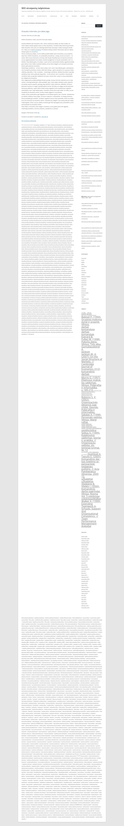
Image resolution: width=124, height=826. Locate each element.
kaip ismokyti (25, 703)
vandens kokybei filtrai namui (42, 628)
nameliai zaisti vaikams (92, 725)
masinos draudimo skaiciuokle (65, 261)
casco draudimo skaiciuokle (34, 167)
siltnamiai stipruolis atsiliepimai (76, 666)
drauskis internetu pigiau (28, 214)
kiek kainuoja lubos (78, 672)
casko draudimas (46, 167)
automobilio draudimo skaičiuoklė (39, 143)
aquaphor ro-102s (43, 642)
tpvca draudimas (64, 318)
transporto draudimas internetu (47, 322)
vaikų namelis (84, 717)
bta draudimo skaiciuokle (34, 159)
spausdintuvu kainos (97, 727)
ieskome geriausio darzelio (73, 670)
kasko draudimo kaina (33, 228)
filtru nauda (68, 707)
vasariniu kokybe (34, 743)
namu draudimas (67, 267)
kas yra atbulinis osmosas (71, 622)
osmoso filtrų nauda (95, 617)
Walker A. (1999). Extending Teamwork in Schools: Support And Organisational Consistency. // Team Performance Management (91, 512)
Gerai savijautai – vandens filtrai (89, 71)
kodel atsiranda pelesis (27, 668)
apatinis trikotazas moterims (45, 815)
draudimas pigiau (43, 196)
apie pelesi (68, 752)
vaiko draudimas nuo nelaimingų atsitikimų (58, 328)
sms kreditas (83, 754)
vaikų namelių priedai (54, 808)
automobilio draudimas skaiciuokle (61, 139)
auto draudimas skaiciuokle (32, 131)
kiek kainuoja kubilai (79, 656)
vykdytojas (87, 498)
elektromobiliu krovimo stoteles (78, 770)
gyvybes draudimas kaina (35, 220)
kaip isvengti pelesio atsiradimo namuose (57, 652)
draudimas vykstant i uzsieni (66, 198)
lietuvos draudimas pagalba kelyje (40, 251)
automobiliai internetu (41, 133)
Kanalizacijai (53, 16)
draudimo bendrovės (57, 200)
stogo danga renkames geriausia (61, 723)
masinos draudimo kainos (50, 261)
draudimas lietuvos (65, 192)
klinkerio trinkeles (66, 721)
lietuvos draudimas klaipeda (59, 249)
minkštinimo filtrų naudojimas (42, 620)
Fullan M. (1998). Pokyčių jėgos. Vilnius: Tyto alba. (91, 342)
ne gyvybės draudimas (39, 269)
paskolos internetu (97, 674)
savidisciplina (88, 430)
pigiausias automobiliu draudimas (53, 277)
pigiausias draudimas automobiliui (53, 279)
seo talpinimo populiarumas (51, 739)
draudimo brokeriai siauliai (43, 202)
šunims (30, 697)
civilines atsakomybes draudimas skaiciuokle (60, 169)
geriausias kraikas (77, 713)
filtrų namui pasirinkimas (71, 624)
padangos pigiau (95, 682)
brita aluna (98, 715)
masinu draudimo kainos (47, 263)
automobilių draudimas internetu (57, 147)
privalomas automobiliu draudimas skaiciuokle (57, 289)
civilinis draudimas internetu (54, 173)
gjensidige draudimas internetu (46, 218)
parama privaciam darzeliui (39, 670)
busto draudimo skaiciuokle (37, 163)
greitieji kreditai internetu (68, 676)
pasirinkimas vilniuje (60, 670)
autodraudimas (31, 133)
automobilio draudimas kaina (29, 139)
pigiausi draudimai (58, 275)
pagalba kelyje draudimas (31, 273)
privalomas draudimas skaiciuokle (32, 295)
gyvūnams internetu (54, 713)
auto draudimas (68, 127)
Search (83, 23)
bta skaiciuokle (51, 159)
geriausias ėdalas (89, 705)
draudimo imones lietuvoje (28, 204)
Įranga (83, 274)
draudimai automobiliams (39, 180)
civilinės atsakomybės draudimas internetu (38, 169)
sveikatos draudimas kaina (50, 316)
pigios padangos (75, 680)
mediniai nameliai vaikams (45, 737)
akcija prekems (41, 703)
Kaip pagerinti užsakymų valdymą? (90, 142)
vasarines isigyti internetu (81, 747)
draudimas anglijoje (26, 182)
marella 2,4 (24, 717)
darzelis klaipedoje (48, 733)
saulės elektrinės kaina (88, 427)
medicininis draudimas (59, 263)
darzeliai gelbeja (51, 670)
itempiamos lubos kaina (54, 672)
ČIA (38, 112)
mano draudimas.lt (59, 257)
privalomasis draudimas (56, 303)
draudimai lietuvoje (61, 180)
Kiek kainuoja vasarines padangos (46, 687)
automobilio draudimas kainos (44, 139)
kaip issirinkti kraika (67, 711)
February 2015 (85, 605)
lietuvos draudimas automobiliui (35, 245)
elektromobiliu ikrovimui (58, 689)
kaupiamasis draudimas (57, 230)
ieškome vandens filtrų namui (94, 626)
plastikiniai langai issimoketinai (88, 392)
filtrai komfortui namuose (84, 624)
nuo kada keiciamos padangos (39, 685)
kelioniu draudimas (67, 234)
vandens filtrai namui (96, 624)
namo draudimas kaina (57, 267)
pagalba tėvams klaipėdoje (60, 733)
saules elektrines (86, 425)
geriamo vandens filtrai (32, 638)
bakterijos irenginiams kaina (62, 804)
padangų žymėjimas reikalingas (77, 658)
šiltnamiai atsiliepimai (27, 705)
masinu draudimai (26, 263)
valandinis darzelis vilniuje (86, 691)
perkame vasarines (35, 752)
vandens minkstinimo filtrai (28, 648)
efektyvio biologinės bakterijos (66, 709)
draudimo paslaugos (64, 208)
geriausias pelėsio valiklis (27, 652)
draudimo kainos (48, 204)
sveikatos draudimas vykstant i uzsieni (47, 318)
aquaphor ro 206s (97, 646)
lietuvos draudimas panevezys (57, 251)
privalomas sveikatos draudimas (50, 295)
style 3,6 (41, 717)
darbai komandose (88, 328)
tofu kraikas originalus (32, 689)
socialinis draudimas (51, 314)
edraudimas (64, 214)
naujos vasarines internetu (57, 747)
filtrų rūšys (31, 620)
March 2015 (84, 603)
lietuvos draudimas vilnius (64, 253)
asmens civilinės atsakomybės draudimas (43, 127)
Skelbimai (74, 16)
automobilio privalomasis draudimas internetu (39, 145)
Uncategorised (85, 299)
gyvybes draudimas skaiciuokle (50, 220)
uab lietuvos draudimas (32, 328)
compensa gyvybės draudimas (51, 177)
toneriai (40, 727)
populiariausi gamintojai (59, 752)
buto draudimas (49, 163)
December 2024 (85, 542)
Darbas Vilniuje (78, 719)
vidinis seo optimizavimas (47, 664)
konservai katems (30, 776)
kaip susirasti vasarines (95, 750)
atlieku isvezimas (57, 737)
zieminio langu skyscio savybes (51, 668)
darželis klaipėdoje (90, 733)
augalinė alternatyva (69, 697)
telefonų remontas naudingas (52, 654)
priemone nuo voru (66, 648)
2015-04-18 (45, 117)
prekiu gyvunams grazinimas (45, 689)
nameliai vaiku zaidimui (89, 800)
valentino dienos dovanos (89, 731)
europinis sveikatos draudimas (42, 216)
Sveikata (83, 295)
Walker (97, 498)
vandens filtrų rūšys (53, 630)
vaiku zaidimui (62, 668)
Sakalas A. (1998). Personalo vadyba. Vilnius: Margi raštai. (91, 418)
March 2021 (84, 550)
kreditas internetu (79, 676)
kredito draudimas (67, 238)
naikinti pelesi (42, 725)
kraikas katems (37, 715)
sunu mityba (65, 699)
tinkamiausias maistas (69, 705)
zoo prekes (57, 717)
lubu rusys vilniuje (94, 672)
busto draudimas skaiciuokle (58, 161)
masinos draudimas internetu (46, 259)
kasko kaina (39, 230)
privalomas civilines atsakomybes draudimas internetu (54, 291)
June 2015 (83, 597)
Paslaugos (83, 280)
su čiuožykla (65, 719)
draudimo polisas (37, 210)
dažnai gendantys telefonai (91, 656)
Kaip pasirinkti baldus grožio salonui (90, 61)
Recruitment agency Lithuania (90, 719)
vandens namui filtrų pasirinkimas (58, 628)
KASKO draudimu (36, 50)
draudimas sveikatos (35, 198)
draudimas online (34, 196)
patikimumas (58, 729)
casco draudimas (60, 165)
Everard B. (87, 336)
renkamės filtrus (59, 705)
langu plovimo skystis (56, 682)
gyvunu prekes (64, 674)
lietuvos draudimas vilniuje (50, 253)
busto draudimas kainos (45, 161)
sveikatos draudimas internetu (35, 316)
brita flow (46, 717)
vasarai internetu (77, 750)
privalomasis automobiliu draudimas (31, 301)
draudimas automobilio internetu (61, 182)
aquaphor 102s (79, 646)
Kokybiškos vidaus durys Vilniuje (89, 161)
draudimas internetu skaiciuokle (66, 190)
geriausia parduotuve (92, 699)
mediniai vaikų (68, 798)
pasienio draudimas (57, 273)
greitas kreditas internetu (55, 676)
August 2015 (84, 593)
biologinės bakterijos (93, 707)
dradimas (67, 177)
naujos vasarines (94, 741)
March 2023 (84, 546)
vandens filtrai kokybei (34, 626)
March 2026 (84, 536)
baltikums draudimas (47, 153)
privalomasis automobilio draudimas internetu (39, 299)
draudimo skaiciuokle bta (60, 210)
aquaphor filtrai (72, 636)
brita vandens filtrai (88, 709)
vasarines (49, 741)
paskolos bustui (69, 689)
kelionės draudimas (37, 232)
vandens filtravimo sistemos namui (66, 626)
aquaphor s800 (25, 642)
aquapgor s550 (52, 642)
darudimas (62, 177)
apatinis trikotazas (52, 731)
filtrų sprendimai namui (80, 626)
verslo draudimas (66, 332)
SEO (61, 16)
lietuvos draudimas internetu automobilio (37, 247)
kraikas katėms (44, 713)
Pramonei (83, 282)
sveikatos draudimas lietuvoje (64, 316)
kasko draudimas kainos (36, 226)
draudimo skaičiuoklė (47, 210)
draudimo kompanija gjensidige (52, 206)
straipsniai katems (48, 674)
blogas (23, 707)
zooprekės (92, 713)
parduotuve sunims (92, 737)
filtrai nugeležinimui (77, 617)
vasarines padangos (74, 682)
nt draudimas (64, 271)
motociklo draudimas (36, 265)
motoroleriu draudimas (35, 267)
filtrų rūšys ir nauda (65, 620)
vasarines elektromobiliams (28, 745)
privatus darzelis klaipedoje (31, 737)
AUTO (23, 16)
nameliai (90, 717)
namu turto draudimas (27, 269)
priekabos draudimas (57, 285)
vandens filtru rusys (94, 640)
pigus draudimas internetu (34, 285)
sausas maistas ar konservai (72, 678)
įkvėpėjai (86, 526)
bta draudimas (42, 155)
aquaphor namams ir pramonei (80, 638)
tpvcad (43, 320)
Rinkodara (84, 284)
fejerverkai (46, 707)
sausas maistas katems (87, 693)
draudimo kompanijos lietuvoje (29, 208)
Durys (82, 268)
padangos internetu (45, 680)
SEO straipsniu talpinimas (27, 617)
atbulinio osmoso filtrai (38, 622)
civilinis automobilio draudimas (29, 173)
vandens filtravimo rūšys (65, 617)
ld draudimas (63, 240)
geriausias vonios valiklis (27, 658)
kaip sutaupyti (72, 699)
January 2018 (84, 567)
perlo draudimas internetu (37, 275)
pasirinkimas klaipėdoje (41, 817)
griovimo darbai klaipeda (46, 721)
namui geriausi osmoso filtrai (91, 630)
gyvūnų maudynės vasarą (93, 711)
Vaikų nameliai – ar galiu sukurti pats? (90, 83)
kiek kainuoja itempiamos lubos (40, 672)
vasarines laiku (56, 741)
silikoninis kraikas (30, 695)
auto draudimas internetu (28, 129)
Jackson (85, 351)
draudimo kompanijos (65, 206)
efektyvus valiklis (48, 723)
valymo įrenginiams (72, 727)
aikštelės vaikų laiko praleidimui (37, 654)
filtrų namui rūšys (43, 630)
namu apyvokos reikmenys (73, 664)
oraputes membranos (76, 729)
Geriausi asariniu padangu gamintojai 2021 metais (66, 687)
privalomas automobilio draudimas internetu (42, 287)
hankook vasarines (73, 743)
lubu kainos (86, 672)
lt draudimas (42, 257)
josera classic (65, 662)
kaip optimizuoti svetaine (60, 664)
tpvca (58, 318)
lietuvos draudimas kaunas (31, 249)
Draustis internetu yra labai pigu (36, 31)
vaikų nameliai (47, 798)
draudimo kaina (39, 204)
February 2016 (85, 587)
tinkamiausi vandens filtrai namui (49, 626)
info (65, 695)
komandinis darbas (88, 373)
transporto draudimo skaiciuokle (64, 322)
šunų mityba (87, 792)
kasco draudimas (26, 224)
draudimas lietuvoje (54, 192)
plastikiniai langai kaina (86, 393)
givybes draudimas (55, 216)
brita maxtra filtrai (86, 715)
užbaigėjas (87, 481)
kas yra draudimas (67, 222)
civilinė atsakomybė (56, 167)
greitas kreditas (44, 676)
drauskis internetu (67, 212)
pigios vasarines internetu (94, 747)
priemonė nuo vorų (89, 648)
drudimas (51, 214)
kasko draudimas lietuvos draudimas (52, 226)
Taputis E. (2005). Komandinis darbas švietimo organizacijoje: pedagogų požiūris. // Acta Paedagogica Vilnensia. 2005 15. (91, 466)
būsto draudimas (60, 159)
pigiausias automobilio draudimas (35, 277)
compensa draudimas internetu (35, 177)
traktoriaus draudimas (51, 320)
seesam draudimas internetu (29, 314)
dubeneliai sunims (51, 693)
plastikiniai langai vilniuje (86, 394)
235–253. (86, 313)
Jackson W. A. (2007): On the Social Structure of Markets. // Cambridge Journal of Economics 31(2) (91, 361)
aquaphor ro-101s (34, 642)
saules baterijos (86, 424)
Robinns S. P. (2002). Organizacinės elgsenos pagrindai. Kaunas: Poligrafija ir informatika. (89, 405)
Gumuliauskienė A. (90, 348)
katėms (34, 697)
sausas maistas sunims (57, 695)
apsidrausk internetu (68, 125)
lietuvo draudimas (42, 242)
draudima (24, 180)
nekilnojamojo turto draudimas (35, 271)
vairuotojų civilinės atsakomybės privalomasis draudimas (36, 332)
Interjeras (83, 272)
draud (72, 177)
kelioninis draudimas (56, 234)
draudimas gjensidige (38, 186)
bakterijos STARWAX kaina (37, 723)
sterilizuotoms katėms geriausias (65, 656)
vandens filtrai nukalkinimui (85, 620)
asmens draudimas (58, 127)
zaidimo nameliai (26, 808)
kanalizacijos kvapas (26, 709)
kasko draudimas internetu (62, 224)
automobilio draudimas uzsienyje (41, 141)
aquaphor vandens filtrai (62, 636)
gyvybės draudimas (59, 218)
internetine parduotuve (27, 701)
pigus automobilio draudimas (46, 283)
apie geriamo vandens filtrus (57, 622)
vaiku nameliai (50, 719)
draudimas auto (36, 182)
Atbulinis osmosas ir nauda (88, 191)
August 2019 (84, 561)
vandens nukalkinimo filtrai (72, 634)
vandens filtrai (83, 634)
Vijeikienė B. (88, 484)
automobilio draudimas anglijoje (56, 135)
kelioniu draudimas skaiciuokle (57, 236)
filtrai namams (25, 626)
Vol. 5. (84, 496)
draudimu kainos (47, 212)
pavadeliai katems (52, 701)
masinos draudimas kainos (61, 259)
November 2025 (85, 538)
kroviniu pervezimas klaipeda (62, 802)
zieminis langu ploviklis (44, 682)
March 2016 (84, 585)
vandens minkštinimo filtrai (63, 632)
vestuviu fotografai (26, 729)
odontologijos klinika (51, 691)
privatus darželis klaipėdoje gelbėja (76, 733)
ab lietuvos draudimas (56, 125)
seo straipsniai (84, 454)
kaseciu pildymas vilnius (48, 727)
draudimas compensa (27, 186)
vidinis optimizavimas (74, 674)
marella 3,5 (30, 717)
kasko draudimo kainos (45, 228)
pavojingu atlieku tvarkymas (42, 812)
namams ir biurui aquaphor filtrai (89, 642)
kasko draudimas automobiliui (47, 224)
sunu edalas (76, 691)
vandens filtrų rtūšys (71, 628)
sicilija (98, 754)
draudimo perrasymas (27, 210)
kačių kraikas (37, 713)
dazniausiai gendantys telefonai (80, 654)
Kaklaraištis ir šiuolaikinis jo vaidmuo (90, 158)
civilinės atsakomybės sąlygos (51, 171)
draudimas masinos (33, 194)
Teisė (67, 16)
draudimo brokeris (55, 202)
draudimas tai (44, 198)
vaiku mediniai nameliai (77, 800)
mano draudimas (50, 257)
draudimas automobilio (46, 182)
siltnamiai (28, 674)
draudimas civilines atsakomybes (65, 184)
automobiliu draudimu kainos (55, 151)
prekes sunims (78, 701)
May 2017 (83, 573)
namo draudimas (46, 267)
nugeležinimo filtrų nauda (76, 632)
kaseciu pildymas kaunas (61, 727)
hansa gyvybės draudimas (28, 222)
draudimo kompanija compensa (35, 206)
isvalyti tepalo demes (85, 678)
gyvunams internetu (81, 699)
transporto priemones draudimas (30, 324)
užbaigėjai (87, 479)
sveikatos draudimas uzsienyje (29, 318)
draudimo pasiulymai (53, 208)
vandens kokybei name (82, 628)
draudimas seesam (64, 196)
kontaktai (85, 697)
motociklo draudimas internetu (50, 265)
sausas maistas (29, 713)
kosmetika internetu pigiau (75, 731)
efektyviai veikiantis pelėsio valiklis (33, 662)
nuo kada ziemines (63, 666)
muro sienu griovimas (36, 729)
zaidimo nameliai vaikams (68, 725)
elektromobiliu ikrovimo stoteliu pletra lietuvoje (45, 658)
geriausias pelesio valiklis (75, 662)
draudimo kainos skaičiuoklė (60, 204)
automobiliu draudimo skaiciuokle (39, 151)
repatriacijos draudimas (38, 312)
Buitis (82, 264)
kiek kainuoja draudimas (40, 238)
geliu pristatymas (43, 731)
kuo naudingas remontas (56, 660)
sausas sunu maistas (87, 701)
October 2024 (84, 544)
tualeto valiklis (87, 727)
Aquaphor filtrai (85, 164)
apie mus (90, 697)
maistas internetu (79, 705)
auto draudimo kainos (54, 131)
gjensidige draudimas (32, 218)
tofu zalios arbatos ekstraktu (37, 770)
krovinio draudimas (26, 240)
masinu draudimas (35, 263)
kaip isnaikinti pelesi (38, 754)
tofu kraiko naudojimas (50, 697)
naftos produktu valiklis (27, 756)
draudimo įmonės (64, 202)
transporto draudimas (33, 322)
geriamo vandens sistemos (93, 634)
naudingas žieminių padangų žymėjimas (40, 660)
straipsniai (28, 707)
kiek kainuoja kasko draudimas (54, 238)
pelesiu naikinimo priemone (31, 725)
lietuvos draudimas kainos (54, 247)
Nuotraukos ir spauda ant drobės (89, 127)
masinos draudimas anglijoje (31, 259)
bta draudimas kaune (36, 157)
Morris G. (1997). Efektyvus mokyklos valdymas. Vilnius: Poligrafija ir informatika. (91, 382)
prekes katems (70, 701)
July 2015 (83, 595)
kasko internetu (31, 230)
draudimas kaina (26, 192)
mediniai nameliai (76, 717)
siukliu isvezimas (57, 721)
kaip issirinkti (59, 703)
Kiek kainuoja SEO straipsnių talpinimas (91, 221)
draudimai (29, 180)
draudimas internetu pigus (50, 190)
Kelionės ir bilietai (42, 16)
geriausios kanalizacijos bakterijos (86, 668)
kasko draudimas (35, 224)
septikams (80, 727)
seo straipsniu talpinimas (50, 636)
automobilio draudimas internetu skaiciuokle (61, 137)
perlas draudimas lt (67, 273)
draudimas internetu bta (38, 188)
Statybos (83, 290)
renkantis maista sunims (70, 756)
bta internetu (44, 159)
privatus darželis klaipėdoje (43, 735)
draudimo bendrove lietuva (44, 200)
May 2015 (83, 599)
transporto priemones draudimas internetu (50, 324)
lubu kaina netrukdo (27, 672)
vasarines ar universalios (78, 739)
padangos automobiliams (68, 737)
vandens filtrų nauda (97, 620)
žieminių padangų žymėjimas (52, 617)
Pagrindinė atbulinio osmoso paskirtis (90, 115)
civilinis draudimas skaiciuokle (32, 175)
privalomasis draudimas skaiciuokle (38, 305)
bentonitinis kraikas (39, 695)
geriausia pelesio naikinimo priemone (91, 752)
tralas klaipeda (35, 721)
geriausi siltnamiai (50, 703)
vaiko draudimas (42, 328)
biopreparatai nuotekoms (77, 721)
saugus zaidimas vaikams (39, 666)
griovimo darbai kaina (32, 731)
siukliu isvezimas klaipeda (40, 802)
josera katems (96, 691)
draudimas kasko (34, 192)
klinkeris (72, 723)
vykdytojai (94, 496)
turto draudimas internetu (42, 326)
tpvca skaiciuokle (36, 320)
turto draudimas (31, 326)
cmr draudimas (44, 175)
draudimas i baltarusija (49, 186)
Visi (98, 16)
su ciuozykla (58, 719)
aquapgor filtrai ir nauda (50, 640)
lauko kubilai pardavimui (77, 648)
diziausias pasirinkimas (57, 745)
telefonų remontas (48, 650)
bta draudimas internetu (52, 155)
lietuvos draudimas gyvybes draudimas (54, 245)
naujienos (96, 697)
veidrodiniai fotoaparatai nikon (56, 756)
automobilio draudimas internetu (41, 137)
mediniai (62, 798)
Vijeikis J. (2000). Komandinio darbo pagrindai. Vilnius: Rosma (90, 490)
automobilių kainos (68, 151)
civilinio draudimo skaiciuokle (66, 171)
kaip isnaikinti (91, 723)
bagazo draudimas (26, 153)
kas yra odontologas (76, 715)
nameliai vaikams (26, 719)
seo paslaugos (94, 452)
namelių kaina (76, 798)
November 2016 (85, 579)
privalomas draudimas (52, 293)
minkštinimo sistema (55, 620)
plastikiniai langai (97, 390)
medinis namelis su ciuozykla (58, 678)
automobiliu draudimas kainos (38, 149)
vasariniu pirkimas (85, 741)
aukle (90, 735)
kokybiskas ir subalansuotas (39, 701)
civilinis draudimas (42, 173)
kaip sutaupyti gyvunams (73, 695)
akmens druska (44, 756)
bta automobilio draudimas (31, 155)
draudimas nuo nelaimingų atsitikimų (48, 194)
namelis (69, 800)
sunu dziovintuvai (60, 693)
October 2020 (84, 557)
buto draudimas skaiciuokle (34, 165)
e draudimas (58, 214)
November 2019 (85, 559)
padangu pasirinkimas (73, 685)
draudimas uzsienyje (53, 198)
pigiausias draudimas (38, 279)
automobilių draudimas (42, 147)
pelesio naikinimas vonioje (81, 723)
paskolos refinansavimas (90, 676)
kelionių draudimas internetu (29, 236)
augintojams (97, 705)
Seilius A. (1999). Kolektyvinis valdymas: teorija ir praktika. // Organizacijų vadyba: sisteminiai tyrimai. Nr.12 (91, 441)
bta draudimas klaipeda (48, 157)
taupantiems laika (75, 741)
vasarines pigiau (25, 743)
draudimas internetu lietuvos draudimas (55, 188)
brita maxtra (55, 796)
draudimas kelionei (44, 192)
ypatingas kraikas (33, 703)
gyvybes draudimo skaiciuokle (65, 220)
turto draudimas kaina (55, 326)
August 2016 (84, 583)
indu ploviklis (85, 729)
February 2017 (85, 577)
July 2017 (83, 571)
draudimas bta (52, 184)
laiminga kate (57, 674)
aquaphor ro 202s (88, 646)
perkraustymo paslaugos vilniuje (29, 691)
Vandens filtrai (85, 303)
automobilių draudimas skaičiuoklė (55, 149)
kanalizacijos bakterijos (37, 709)
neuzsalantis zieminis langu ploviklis (30, 682)
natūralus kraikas (36, 796)
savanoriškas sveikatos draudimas (53, 312)
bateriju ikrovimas (49, 729)
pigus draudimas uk (46, 285)
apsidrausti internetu (27, 127)
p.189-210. (87, 390)
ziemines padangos (85, 682)
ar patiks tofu (60, 697)
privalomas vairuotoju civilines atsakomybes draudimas (44, 297)
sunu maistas (69, 691)
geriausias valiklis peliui (83, 660)
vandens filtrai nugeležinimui (90, 632)
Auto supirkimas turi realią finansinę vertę (91, 228)
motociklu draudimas (63, 265)
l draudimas (45, 240)
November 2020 (85, 555)
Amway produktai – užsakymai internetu (91, 77)
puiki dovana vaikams (91, 652)
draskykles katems (30, 678)
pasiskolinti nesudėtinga (85, 674)
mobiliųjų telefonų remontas (50, 656)
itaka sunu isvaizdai (56, 699)
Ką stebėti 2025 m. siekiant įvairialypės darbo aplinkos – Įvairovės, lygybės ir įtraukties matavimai (90, 97)
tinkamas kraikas (46, 715)
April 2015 (83, 601)
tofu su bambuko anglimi (85, 687)
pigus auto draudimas (32, 283)
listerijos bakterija (38, 668)
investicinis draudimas (40, 222)
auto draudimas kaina (59, 129)
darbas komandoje (87, 333)
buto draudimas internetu (60, 163)
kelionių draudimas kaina (43, 236)
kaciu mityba (86, 689)
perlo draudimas (26, 275)
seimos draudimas (41, 314)
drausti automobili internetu (42, 214)
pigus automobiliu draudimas (61, 283)
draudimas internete (61, 186)
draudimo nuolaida (42, 208)
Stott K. (97, 454)
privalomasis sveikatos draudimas (55, 305)
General (91, 16)
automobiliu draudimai (30, 147)
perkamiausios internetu (65, 713)
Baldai (82, 262)
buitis (81, 664)
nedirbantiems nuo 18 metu (72, 754)
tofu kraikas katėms (65, 717)
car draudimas (52, 165)
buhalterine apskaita (27, 670)
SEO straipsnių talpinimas (36, 8)
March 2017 (84, 575)
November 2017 (85, 569)
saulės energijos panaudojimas (91, 428)
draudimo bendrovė (32, 200)
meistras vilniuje (41, 691)
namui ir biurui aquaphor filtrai (73, 642)
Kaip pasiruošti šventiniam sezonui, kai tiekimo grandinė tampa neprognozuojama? (91, 48)
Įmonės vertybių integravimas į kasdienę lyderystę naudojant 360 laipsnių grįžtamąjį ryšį (91, 42)
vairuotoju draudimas (56, 332)
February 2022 (85, 548)
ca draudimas (44, 165)
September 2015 (85, 591)
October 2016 (84, 581)
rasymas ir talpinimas (90, 739)
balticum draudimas (36, 153)
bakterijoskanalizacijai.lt (37, 733)
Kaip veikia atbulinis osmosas (88, 112)
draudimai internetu (51, 180)
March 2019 (84, 565)
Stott (90, 454)
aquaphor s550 (41, 646)
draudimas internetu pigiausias (35, 190)
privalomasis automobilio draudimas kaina (62, 299)
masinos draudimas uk (37, 261)
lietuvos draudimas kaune (45, 249)
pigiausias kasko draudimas (56, 281)
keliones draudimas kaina (63, 232)
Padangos (83, 278)
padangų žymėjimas (39, 617)
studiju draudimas (61, 314)
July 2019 (83, 563)
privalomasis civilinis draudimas (42, 303)
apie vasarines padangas (47, 752)
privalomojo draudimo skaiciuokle (58, 310)
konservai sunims (70, 693)
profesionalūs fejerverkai (27, 715)
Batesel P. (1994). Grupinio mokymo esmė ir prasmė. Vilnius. (91, 320)
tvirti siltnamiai (80, 703)
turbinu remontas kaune (37, 674)
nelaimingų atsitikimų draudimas (52, 271)
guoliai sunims (42, 693)
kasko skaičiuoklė (46, 230)
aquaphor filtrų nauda (30, 640)
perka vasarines (82, 743)
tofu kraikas (48, 695)
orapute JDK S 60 (66, 729)
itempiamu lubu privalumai (95, 670)
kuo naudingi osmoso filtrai (43, 624)
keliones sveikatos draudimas (43, 234)
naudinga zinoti (64, 743)
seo (43, 729)
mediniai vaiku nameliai (80, 725)
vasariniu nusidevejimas (37, 750)
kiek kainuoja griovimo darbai (54, 725)
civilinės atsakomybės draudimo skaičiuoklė (32, 171)
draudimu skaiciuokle (57, 212)
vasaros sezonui (58, 750)
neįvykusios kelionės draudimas (53, 269)
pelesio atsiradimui (77, 752)
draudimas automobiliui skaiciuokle (40, 184)
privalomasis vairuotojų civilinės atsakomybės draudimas (53, 307)
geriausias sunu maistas (55, 711)
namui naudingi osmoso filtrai (85, 622)
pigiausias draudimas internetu (41, 281)
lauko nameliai (97, 717)
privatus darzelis (84, 670)
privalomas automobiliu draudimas (36, 289)
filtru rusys (54, 715)
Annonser (83, 16)
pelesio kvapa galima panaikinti (53, 648)
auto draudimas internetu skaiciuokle (44, 129)
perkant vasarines (67, 750)
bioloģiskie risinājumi (72, 668)
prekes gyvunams (84, 695)
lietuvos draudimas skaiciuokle (35, 253)
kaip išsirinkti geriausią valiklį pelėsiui (76, 652)
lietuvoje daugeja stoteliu (63, 658)
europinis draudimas (29, 216)
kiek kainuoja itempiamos (67, 672)
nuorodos (24, 699)
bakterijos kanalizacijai (27, 666)
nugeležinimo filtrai (40, 648)
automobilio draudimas (41, 135)
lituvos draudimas (33, 257)
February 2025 (85, 540)
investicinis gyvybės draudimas (54, 222)
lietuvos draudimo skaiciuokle (63, 255)
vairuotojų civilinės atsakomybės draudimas (61, 330)
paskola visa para (60, 754)
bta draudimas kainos (64, 155)
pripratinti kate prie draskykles (43, 678)
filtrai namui (62, 707)
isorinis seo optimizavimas (33, 664)
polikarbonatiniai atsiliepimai (91, 703)
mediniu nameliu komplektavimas (29, 727)
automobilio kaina (52, 143)
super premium (60, 691)
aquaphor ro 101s (70, 646)
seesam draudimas (67, 312)
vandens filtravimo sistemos (57, 624)
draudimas (69, 180)
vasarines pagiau (46, 747)
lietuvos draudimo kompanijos (47, 255)
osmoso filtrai (86, 617)
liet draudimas (34, 242)
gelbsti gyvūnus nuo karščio (79, 711)
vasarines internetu (31, 741)
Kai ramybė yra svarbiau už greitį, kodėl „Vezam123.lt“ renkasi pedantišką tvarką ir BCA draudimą (91, 137)
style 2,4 (36, 717)
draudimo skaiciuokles (36, 212)
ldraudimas (69, 240)
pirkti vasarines (47, 745)
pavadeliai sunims (61, 701)
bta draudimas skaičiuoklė (61, 157)
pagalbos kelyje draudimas (44, 273)
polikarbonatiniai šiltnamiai (69, 703)
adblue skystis (98, 668)
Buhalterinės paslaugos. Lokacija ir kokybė (91, 85)
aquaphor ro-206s (96, 644)
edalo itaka (48, 699)
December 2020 (85, 552)
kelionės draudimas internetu (49, 232)
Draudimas (31, 16)
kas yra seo (29, 650)
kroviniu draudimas (37, 240)
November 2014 (85, 607)
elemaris (52, 717)
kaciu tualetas (78, 693)
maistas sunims (45, 711)
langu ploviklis (65, 682)
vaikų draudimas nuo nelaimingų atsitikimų (38, 330)
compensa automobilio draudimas (57, 175)
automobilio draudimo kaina (57, 141)
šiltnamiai (24, 711)
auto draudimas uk (44, 131)
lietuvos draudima (62, 242)
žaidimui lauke (34, 719)
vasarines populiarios (54, 743)
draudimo (24, 200)
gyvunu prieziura (93, 695)
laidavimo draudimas (54, 240)
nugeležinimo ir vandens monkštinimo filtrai (54, 634)
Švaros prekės (84, 293)
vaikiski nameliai (42, 719)
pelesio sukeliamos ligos (49, 754)
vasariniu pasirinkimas (92, 743)
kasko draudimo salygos (57, 228)
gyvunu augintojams (31, 778)
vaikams (86, 664)
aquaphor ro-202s (68, 644)
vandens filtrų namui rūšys (28, 628)
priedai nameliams (38, 798)
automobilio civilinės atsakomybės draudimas (59, 133)
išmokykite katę (94, 689)
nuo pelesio (85, 735)
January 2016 (84, 589)
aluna (93, 715)
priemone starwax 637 (89, 721)
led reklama (35, 705)
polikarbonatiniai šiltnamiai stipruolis (93, 666)
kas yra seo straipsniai (87, 662)
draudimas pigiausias (53, 196)
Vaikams (83, 301)
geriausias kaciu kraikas (66, 654)
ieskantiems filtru (54, 707)
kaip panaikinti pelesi (63, 806)
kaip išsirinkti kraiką (85, 794)
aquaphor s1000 (61, 642)
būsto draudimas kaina (32, 161)
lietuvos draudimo (35, 255)
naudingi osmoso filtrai (31, 624)
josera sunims (25, 693)
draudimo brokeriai (31, 202)
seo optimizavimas (85, 452)
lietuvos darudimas (52, 242)
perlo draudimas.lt (48, 275)
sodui (81, 709)
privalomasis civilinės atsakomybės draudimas (52, 301)
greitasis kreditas (35, 676)
